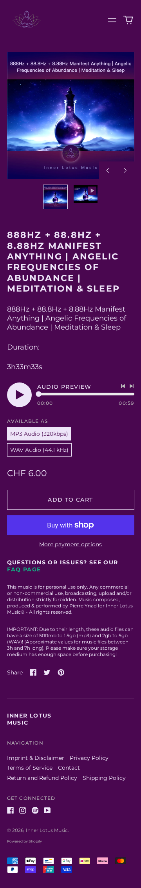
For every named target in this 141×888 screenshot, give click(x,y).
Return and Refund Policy (42, 777)
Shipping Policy (104, 777)
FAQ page (24, 569)
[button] (128, 20)
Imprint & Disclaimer (35, 757)
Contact (69, 767)
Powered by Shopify (24, 841)
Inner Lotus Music (47, 830)
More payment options (70, 544)
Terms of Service (29, 767)
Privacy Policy (89, 757)
